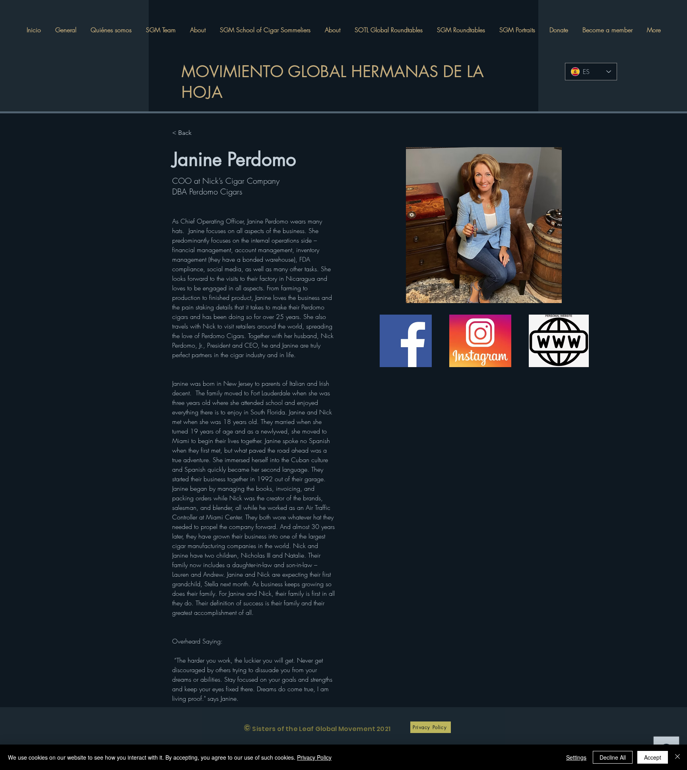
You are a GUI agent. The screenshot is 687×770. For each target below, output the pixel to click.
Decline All (613, 757)
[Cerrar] (677, 757)
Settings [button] (576, 757)
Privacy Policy (314, 757)
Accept (652, 757)
